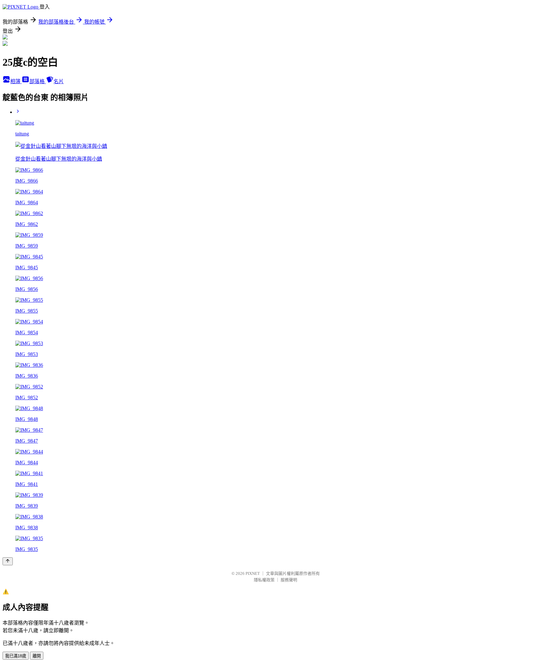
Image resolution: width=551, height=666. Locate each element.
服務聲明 (289, 579)
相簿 (16, 81)
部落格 (37, 81)
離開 (37, 656)
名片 (59, 81)
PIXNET (253, 573)
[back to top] (8, 561)
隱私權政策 (264, 579)
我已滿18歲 (15, 656)
